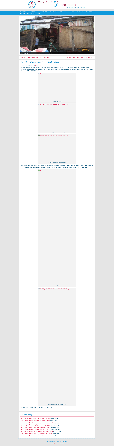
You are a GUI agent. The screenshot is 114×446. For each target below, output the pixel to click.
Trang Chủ (23, 12)
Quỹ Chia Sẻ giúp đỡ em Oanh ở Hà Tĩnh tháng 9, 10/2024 (35, 427)
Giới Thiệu (32, 12)
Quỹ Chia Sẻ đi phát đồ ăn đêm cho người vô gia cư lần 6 (35, 57)
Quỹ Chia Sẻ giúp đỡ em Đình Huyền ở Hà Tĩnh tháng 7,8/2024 (37, 431)
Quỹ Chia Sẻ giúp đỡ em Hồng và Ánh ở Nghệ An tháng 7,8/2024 (37, 435)
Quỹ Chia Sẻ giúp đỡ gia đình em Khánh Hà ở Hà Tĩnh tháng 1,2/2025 (38, 422)
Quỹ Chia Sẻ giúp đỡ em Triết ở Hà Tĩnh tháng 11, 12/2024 (35, 425)
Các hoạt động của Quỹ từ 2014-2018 (30, 13)
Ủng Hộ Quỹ (53, 12)
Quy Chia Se (38, 65)
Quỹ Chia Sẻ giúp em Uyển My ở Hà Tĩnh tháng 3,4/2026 (35, 418)
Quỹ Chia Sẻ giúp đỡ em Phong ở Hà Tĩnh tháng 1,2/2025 (35, 424)
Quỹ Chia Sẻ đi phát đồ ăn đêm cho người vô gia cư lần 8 (79, 57)
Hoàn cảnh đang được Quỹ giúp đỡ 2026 (71, 12)
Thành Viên (89, 12)
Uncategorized (29, 410)
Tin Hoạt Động (43, 12)
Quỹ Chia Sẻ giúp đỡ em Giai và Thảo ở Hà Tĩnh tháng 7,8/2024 (37, 433)
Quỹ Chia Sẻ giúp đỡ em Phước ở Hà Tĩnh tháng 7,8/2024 (35, 429)
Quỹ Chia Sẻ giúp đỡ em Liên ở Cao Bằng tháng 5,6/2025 (35, 420)
